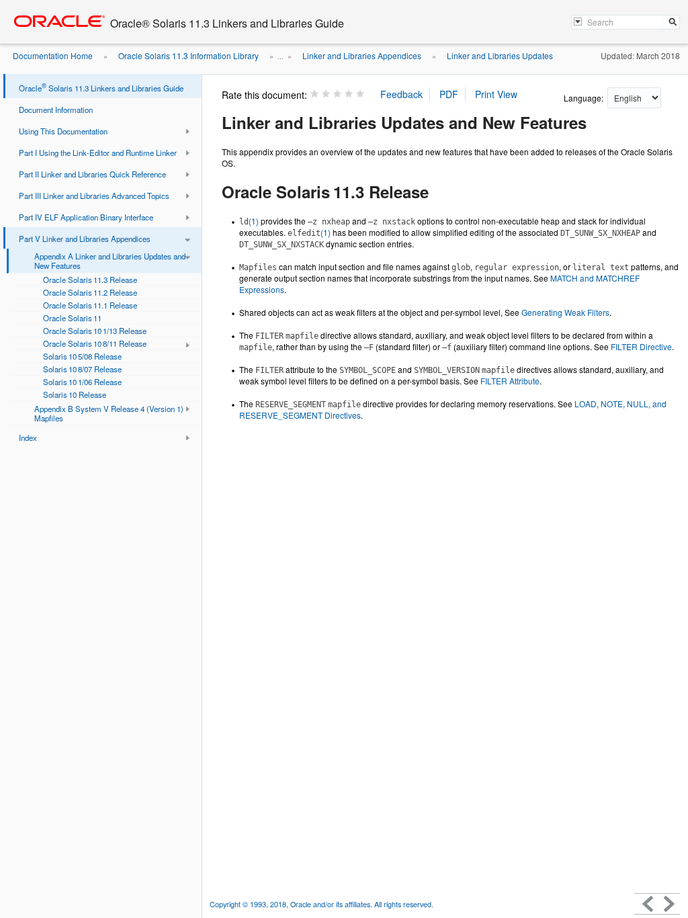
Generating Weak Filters (565, 312)
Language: (584, 97)
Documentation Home (53, 55)
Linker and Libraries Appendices (361, 55)
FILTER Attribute (510, 380)
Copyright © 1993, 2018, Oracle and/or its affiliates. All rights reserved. (321, 904)
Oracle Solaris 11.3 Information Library (188, 55)
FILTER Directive (641, 346)
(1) (249, 220)
